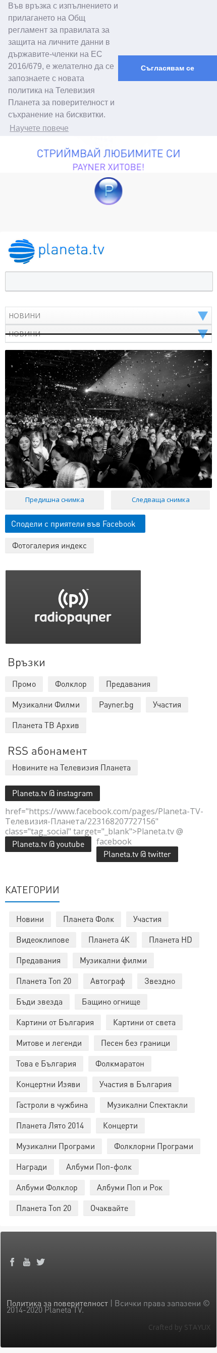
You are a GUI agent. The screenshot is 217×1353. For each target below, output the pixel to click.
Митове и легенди (49, 1042)
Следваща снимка (161, 499)
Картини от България (55, 1022)
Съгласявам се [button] (167, 68)
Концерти (120, 1125)
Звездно (159, 980)
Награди (31, 1166)
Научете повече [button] (39, 128)
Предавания (38, 960)
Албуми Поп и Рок (129, 1187)
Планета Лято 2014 (50, 1125)
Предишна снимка (54, 499)
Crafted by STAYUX (179, 1327)
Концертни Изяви (48, 1084)
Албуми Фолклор (47, 1187)
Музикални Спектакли (147, 1104)
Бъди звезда (39, 1001)
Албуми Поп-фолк (99, 1166)
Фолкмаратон (119, 1063)
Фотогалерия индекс (49, 545)
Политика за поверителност (57, 1303)
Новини (30, 918)
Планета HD (170, 939)
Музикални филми (113, 960)
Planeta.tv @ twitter (137, 853)
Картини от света (144, 1022)
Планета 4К (109, 939)
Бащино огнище (111, 1001)
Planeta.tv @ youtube (48, 843)
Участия (147, 918)
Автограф (107, 980)
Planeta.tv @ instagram (52, 793)
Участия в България (135, 1084)
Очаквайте (109, 1207)
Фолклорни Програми (153, 1146)
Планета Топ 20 (43, 980)
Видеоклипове (42, 939)
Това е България (46, 1063)
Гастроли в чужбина (52, 1104)
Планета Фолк (88, 918)
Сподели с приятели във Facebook (73, 523)
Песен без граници (135, 1042)
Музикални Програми (55, 1146)
